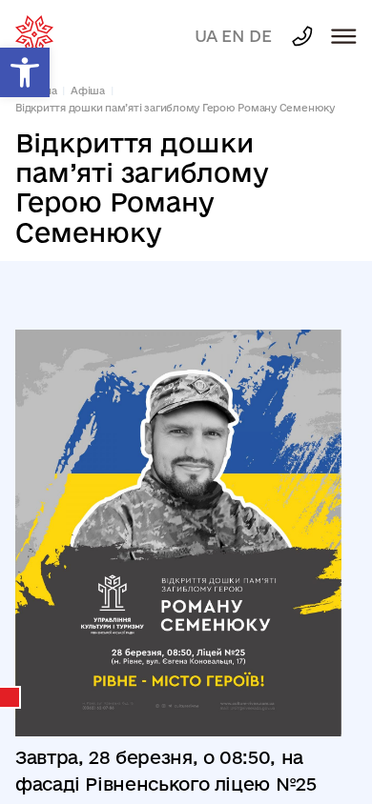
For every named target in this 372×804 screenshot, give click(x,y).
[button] (25, 72)
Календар (10, 697)
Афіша (88, 90)
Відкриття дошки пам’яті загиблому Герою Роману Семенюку (175, 107)
